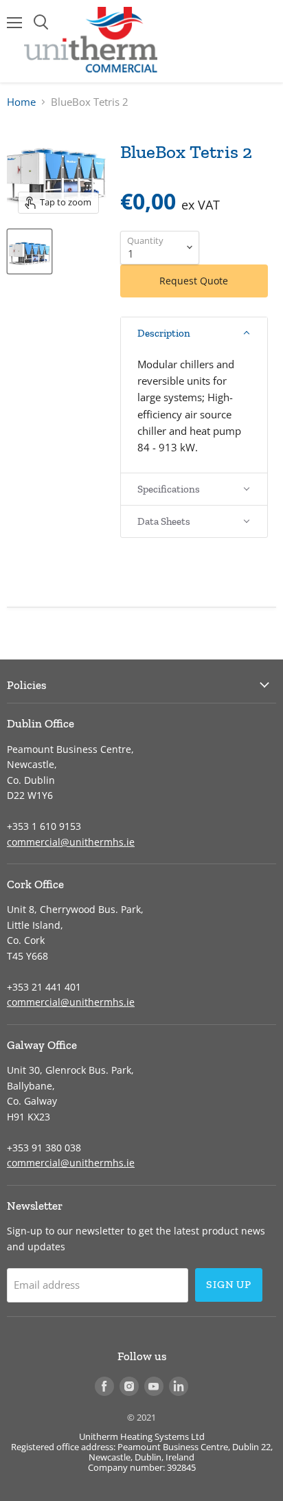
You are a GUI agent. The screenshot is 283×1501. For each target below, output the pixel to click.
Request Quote (193, 280)
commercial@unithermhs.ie (71, 841)
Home (21, 102)
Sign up (228, 1284)
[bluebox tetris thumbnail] (30, 251)
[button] (194, 333)
